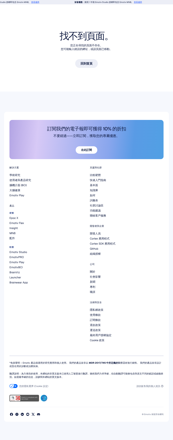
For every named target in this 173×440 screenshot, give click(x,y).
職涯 (92, 292)
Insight (13, 228)
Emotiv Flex (16, 223)
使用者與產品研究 (20, 180)
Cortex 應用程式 (99, 238)
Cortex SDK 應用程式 (102, 243)
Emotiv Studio (18, 252)
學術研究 (14, 175)
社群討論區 (96, 205)
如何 (92, 195)
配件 (12, 238)
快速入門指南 (98, 180)
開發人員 (95, 233)
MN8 (12, 233)
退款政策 (95, 325)
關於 (92, 271)
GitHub (94, 248)
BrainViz (14, 272)
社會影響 (95, 277)
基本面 (94, 185)
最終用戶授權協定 (101, 335)
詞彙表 (94, 200)
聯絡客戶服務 (98, 215)
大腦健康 (14, 190)
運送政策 (95, 330)
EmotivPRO (16, 257)
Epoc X (13, 218)
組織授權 (95, 254)
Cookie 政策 (97, 340)
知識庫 (94, 190)
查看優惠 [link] (33, 2)
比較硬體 (95, 175)
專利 (92, 287)
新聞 (92, 282)
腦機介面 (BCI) (18, 185)
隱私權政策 (96, 310)
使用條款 (95, 315)
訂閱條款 (95, 320)
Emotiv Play (16, 195)
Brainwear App (18, 282)
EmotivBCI (16, 267)
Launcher (15, 277)
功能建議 (95, 210)
